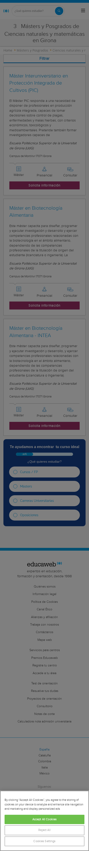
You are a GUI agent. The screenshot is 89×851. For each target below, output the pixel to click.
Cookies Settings (44, 841)
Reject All (44, 830)
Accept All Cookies (44, 819)
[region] (44, 821)
